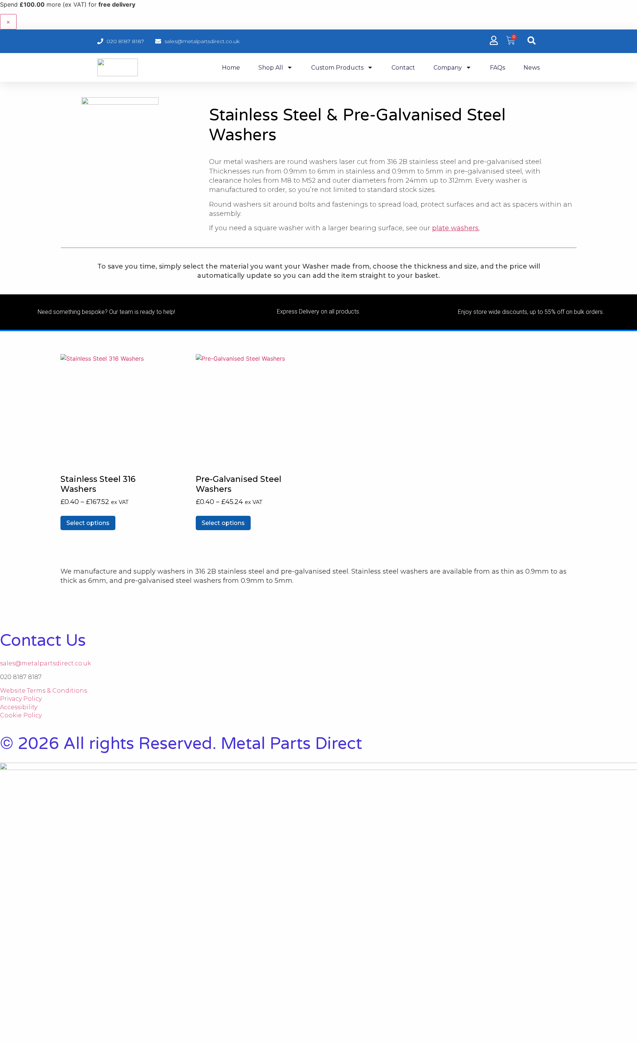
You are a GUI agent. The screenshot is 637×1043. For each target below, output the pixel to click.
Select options (87, 522)
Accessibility (18, 707)
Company (448, 67)
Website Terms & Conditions (43, 690)
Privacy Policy (21, 698)
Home (231, 67)
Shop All (270, 67)
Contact (403, 67)
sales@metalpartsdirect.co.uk (45, 663)
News (531, 67)
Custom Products (337, 67)
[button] (531, 40)
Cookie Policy (21, 715)
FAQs (497, 67)
